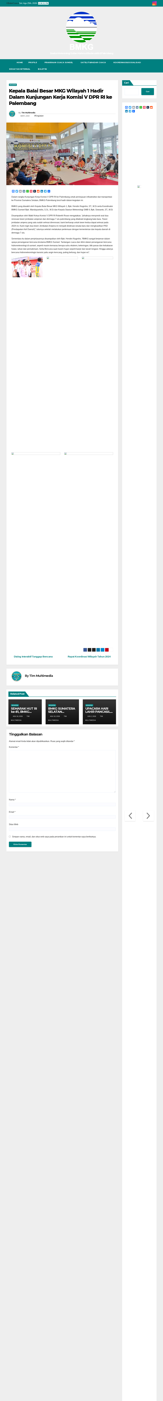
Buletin (42, 69)
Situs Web (13, 824)
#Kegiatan (39, 116)
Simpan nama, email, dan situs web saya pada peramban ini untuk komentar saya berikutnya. (54, 837)
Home (20, 62)
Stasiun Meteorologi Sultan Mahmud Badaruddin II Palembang (81, 53)
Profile (33, 62)
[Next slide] (148, 815)
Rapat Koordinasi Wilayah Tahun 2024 (89, 656)
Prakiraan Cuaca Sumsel (59, 62)
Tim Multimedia (28, 113)
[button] (150, 66)
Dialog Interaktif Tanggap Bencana (33, 656)
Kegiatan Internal (20, 69)
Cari (126, 82)
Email (12, 812)
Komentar (14, 747)
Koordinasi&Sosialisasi (127, 62)
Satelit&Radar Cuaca (93, 62)
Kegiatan (13, 84)
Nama (12, 800)
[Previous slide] (130, 815)
